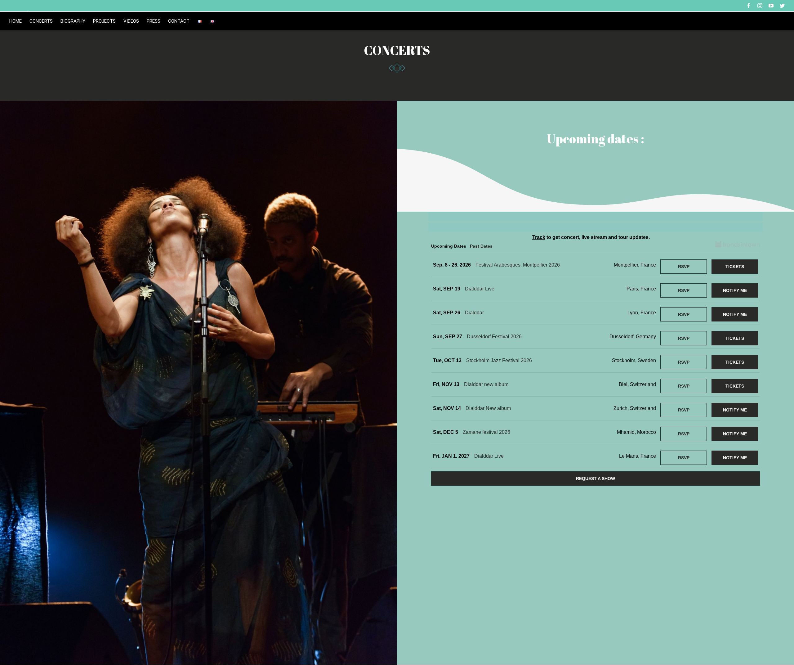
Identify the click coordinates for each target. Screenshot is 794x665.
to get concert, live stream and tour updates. (591, 237)
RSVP (683, 266)
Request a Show (595, 478)
